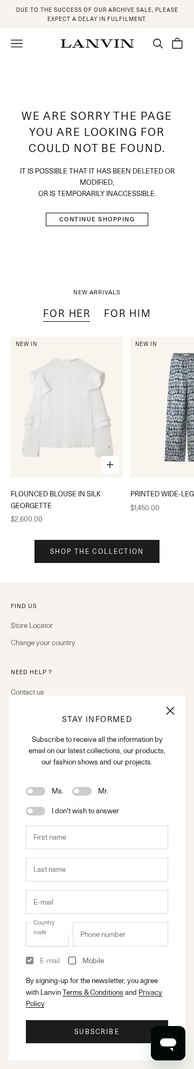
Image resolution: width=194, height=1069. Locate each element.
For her (67, 313)
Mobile (93, 960)
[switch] (35, 791)
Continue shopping (97, 219)
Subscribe (96, 1032)
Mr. (103, 790)
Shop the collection (97, 551)
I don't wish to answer (85, 810)
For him (127, 313)
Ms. (58, 790)
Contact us (27, 692)
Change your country (43, 642)
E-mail (50, 960)
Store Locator (32, 625)
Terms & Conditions (93, 992)
